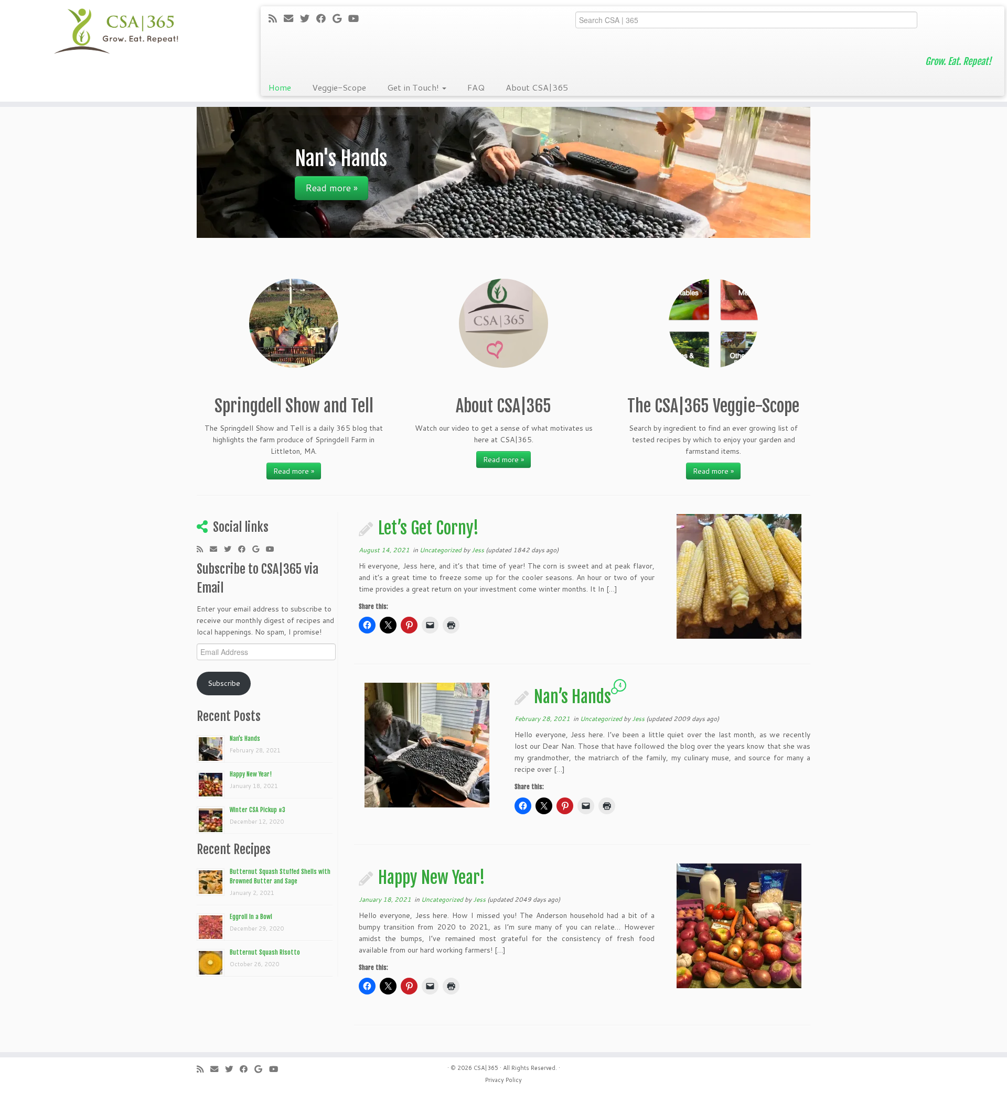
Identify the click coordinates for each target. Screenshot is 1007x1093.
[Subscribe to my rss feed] (276, 18)
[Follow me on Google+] (340, 18)
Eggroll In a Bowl (251, 917)
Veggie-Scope (339, 87)
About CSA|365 (537, 87)
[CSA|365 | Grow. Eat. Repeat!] (116, 31)
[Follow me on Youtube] (357, 18)
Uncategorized (441, 549)
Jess (478, 549)
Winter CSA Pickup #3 (257, 810)
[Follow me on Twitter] (308, 18)
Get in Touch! (414, 87)
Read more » (293, 471)
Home (280, 87)
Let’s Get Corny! (428, 528)
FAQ (476, 87)
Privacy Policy (503, 1080)
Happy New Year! (251, 774)
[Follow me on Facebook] (324, 18)
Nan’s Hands (245, 738)
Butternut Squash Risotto (265, 952)
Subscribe (224, 683)
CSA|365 (486, 1068)
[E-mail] (292, 18)
